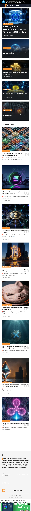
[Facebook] (24, 490)
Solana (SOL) (6, 189)
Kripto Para (6, 151)
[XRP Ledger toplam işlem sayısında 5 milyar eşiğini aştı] (15, 409)
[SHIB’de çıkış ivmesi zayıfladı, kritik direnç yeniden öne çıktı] (15, 293)
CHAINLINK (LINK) (8, 23)
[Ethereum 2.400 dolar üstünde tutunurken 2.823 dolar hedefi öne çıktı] (15, 370)
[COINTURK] (11, 5)
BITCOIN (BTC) (7, 68)
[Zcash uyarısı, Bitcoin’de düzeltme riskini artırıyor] (15, 216)
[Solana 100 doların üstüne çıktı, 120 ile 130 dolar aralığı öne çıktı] (15, 177)
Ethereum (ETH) (7, 382)
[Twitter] (26, 490)
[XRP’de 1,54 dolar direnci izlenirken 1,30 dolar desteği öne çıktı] (15, 332)
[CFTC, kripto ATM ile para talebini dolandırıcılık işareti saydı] (15, 139)
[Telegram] (28, 490)
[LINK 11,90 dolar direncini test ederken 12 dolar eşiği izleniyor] (15, 16)
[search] (23, 5)
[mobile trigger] (3, 5)
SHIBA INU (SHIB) (7, 305)
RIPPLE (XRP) (7, 48)
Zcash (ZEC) (6, 228)
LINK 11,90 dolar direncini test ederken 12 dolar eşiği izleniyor (14, 29)
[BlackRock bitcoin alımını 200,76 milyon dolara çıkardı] (15, 255)
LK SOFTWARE (18, 497)
